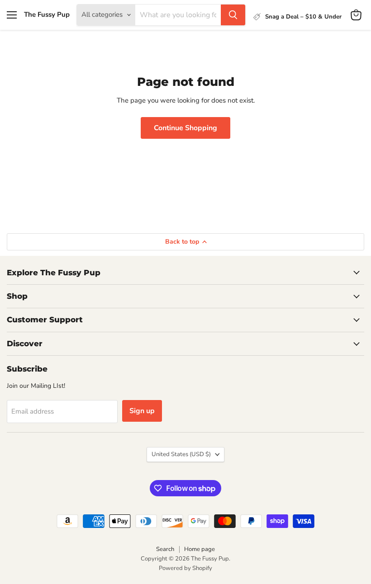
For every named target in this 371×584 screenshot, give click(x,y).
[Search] (233, 15)
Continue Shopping (185, 128)
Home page (199, 549)
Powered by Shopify (185, 568)
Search (165, 549)
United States (181, 454)
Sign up (142, 411)
